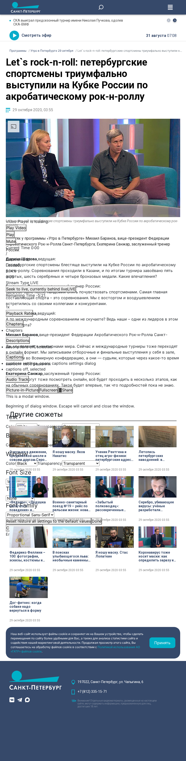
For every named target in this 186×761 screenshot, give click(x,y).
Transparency (49, 426)
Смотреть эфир (36, 35)
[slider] (93, 271)
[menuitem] (93, 363)
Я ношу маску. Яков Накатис (69, 454)
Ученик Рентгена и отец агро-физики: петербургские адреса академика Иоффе (114, 456)
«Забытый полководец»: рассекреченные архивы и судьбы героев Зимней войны (113, 506)
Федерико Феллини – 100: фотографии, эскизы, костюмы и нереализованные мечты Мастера (27, 556)
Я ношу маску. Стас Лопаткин (111, 554)
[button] (175, 20)
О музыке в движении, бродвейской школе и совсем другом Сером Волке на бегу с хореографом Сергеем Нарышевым (28, 456)
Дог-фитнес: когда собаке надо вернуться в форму (25, 606)
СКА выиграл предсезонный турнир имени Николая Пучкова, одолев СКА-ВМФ (68, 22)
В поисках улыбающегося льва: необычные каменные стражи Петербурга (71, 556)
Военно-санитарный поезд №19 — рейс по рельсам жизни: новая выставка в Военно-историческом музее (71, 506)
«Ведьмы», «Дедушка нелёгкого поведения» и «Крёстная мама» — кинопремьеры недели (27, 506)
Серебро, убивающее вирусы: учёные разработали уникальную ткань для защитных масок (157, 506)
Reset (48, 521)
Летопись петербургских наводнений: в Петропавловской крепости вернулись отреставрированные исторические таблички (157, 456)
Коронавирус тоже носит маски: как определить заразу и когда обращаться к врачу (156, 556)
